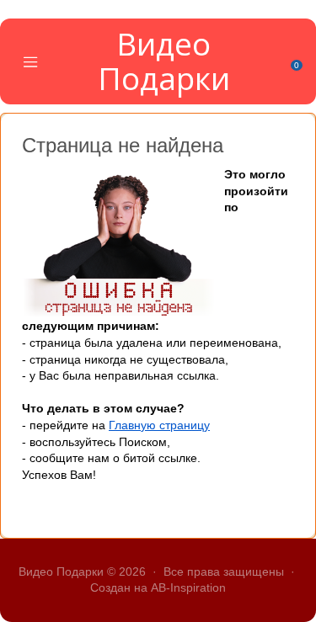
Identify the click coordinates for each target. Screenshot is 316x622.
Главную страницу (159, 425)
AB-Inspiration (188, 587)
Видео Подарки (164, 60)
